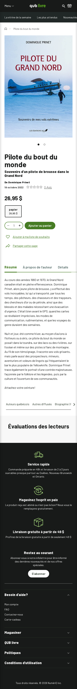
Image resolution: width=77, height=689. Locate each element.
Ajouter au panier (40, 225)
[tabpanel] (38, 334)
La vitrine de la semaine (17, 17)
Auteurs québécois (17, 404)
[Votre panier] (70, 6)
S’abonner (38, 573)
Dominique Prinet (19, 182)
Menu (7, 5)
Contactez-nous (13, 614)
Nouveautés (70, 17)
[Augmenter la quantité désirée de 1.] (20, 225)
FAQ (6, 609)
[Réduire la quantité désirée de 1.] (8, 225)
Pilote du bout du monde (26, 28)
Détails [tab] (63, 267)
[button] (38, 144)
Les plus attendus (47, 17)
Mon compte (11, 604)
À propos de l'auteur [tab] (37, 267)
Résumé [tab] (10, 267)
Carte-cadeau (12, 619)
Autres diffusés (42, 404)
